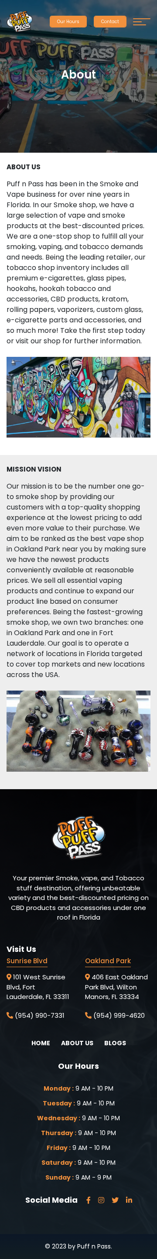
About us (77, 1043)
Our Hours (68, 21)
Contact (110, 21)
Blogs (115, 1043)
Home (40, 1043)
